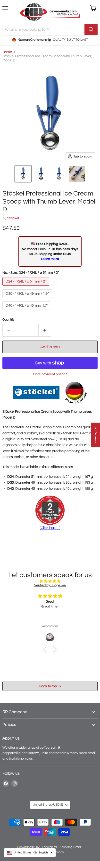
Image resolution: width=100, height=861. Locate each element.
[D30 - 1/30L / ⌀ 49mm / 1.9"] (27, 299)
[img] (50, 581)
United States (48, 804)
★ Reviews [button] (96, 435)
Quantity (8, 319)
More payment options (50, 374)
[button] (23, 174)
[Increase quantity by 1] (45, 330)
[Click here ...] (50, 528)
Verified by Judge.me (50, 585)
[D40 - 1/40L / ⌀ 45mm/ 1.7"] (27, 311)
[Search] (91, 29)
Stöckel (13, 218)
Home (7, 52)
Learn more (50, 259)
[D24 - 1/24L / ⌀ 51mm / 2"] (26, 287)
